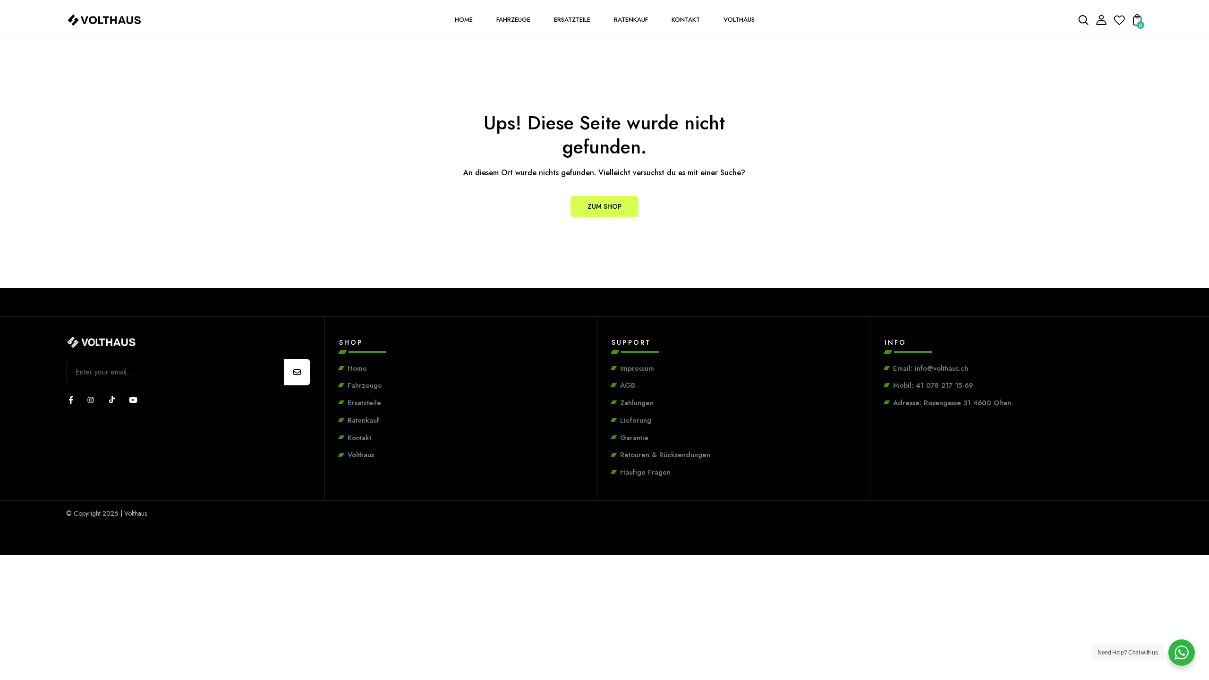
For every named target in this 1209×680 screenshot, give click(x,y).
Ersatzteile (364, 403)
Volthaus (361, 455)
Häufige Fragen (645, 472)
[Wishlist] (1119, 22)
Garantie (634, 438)
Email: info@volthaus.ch (930, 368)
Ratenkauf (363, 420)
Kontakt (359, 438)
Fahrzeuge (365, 385)
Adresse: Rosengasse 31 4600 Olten (952, 403)
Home (357, 368)
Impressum (637, 368)
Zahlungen (637, 403)
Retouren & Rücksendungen (665, 455)
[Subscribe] (297, 372)
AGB (627, 385)
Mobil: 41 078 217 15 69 (933, 385)
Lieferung (635, 420)
